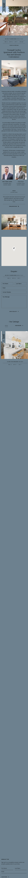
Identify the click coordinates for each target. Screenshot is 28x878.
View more (18, 325)
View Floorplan (14, 45)
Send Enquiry (13, 311)
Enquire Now (13, 206)
